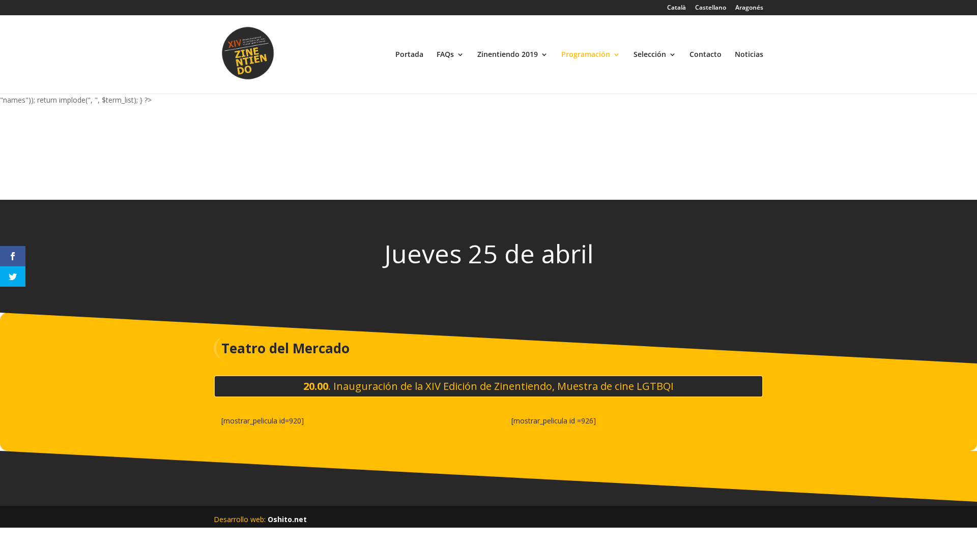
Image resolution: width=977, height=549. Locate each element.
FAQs (445, 55)
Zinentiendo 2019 (507, 55)
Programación (585, 55)
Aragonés (749, 8)
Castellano (710, 8)
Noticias (749, 55)
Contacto (705, 55)
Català (676, 8)
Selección (650, 55)
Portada (409, 55)
